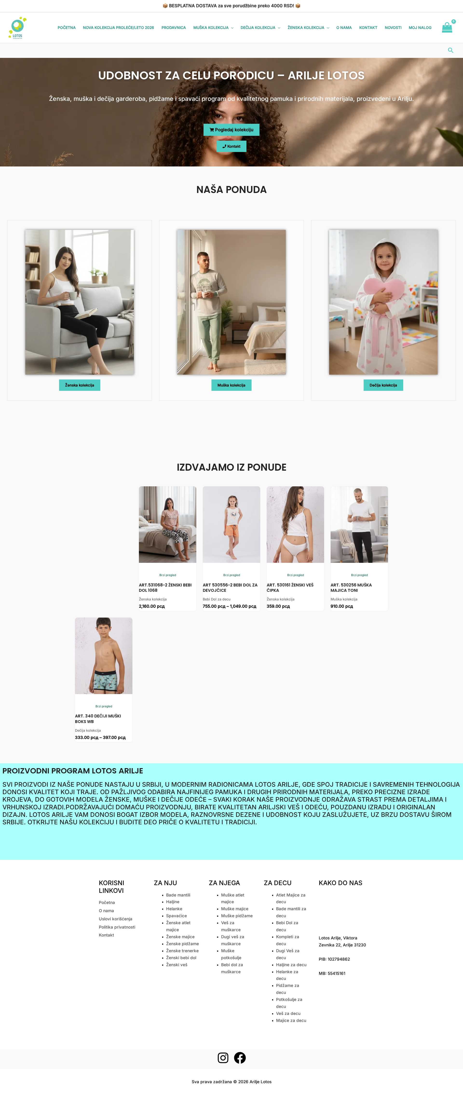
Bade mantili (178, 895)
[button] (451, 50)
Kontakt (368, 27)
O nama (344, 27)
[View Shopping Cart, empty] (447, 28)
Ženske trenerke (182, 950)
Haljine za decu (291, 964)
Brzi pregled (167, 575)
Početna (67, 27)
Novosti (393, 27)
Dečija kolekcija (258, 27)
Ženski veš (176, 964)
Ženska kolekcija (306, 27)
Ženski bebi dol (181, 957)
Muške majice (234, 908)
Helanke (174, 908)
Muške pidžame (237, 915)
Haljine (172, 901)
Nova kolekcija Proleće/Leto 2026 (118, 27)
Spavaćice (176, 915)
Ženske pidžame (182, 943)
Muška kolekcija (211, 27)
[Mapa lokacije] (343, 910)
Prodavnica (174, 27)
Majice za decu (291, 1020)
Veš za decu (288, 1013)
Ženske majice (180, 936)
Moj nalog (420, 27)
